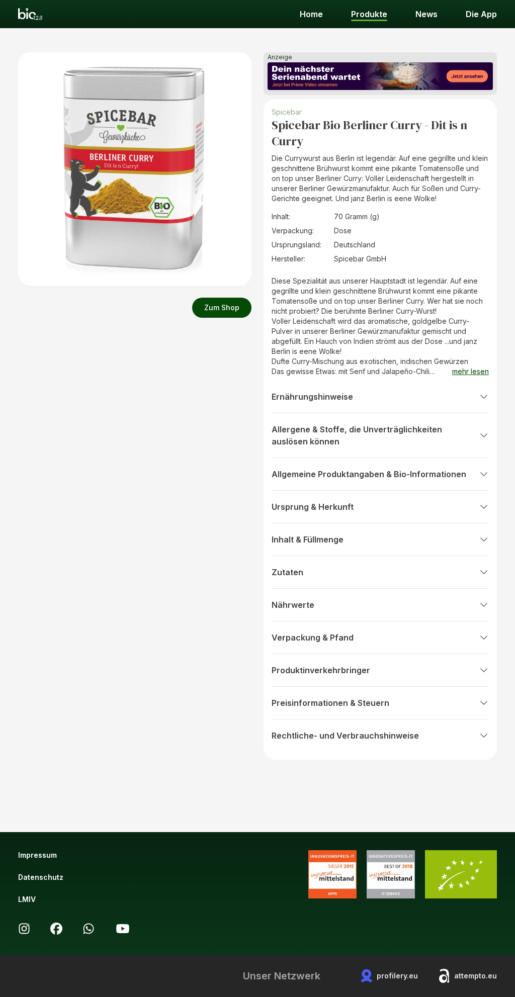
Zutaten (287, 572)
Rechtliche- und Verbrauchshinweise (345, 736)
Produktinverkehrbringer (321, 670)
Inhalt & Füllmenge (308, 539)
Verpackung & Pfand (313, 637)
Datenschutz (40, 877)
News (426, 14)
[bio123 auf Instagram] (24, 929)
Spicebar (287, 112)
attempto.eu (475, 975)
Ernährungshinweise (312, 397)
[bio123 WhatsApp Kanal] (88, 929)
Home (311, 14)
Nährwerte (293, 605)
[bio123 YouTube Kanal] (123, 929)
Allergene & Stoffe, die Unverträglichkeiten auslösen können (357, 435)
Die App (481, 14)
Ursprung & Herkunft (313, 507)
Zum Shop (221, 307)
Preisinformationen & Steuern (330, 703)
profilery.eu (397, 975)
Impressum (37, 855)
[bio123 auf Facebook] (56, 929)
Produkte (369, 14)
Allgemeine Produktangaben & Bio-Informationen (369, 474)
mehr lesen (470, 371)
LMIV (27, 899)
